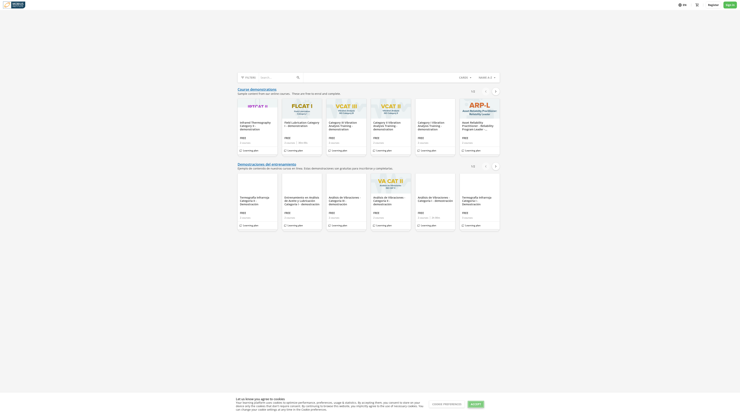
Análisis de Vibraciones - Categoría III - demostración (345, 201)
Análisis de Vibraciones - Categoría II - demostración (389, 201)
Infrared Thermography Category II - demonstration (255, 126)
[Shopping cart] (697, 5)
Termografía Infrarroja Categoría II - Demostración (254, 201)
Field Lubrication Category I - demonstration (301, 124)
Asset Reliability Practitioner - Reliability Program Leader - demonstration (478, 126)
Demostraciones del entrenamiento (267, 164)
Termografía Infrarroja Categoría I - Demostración (476, 201)
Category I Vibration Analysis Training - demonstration (431, 126)
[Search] (298, 77)
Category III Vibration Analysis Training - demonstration (343, 126)
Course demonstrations (257, 89)
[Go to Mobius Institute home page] (14, 5)
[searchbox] (278, 78)
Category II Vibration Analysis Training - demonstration (387, 126)
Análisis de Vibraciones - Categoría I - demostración (435, 199)
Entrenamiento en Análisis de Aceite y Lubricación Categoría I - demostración (302, 201)
